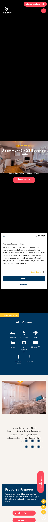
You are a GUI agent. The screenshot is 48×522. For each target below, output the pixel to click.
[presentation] (4, 398)
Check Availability (33, 4)
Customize (23, 285)
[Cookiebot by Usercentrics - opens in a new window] (35, 236)
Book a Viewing (24, 179)
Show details (36, 272)
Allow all (24, 278)
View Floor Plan (21, 513)
